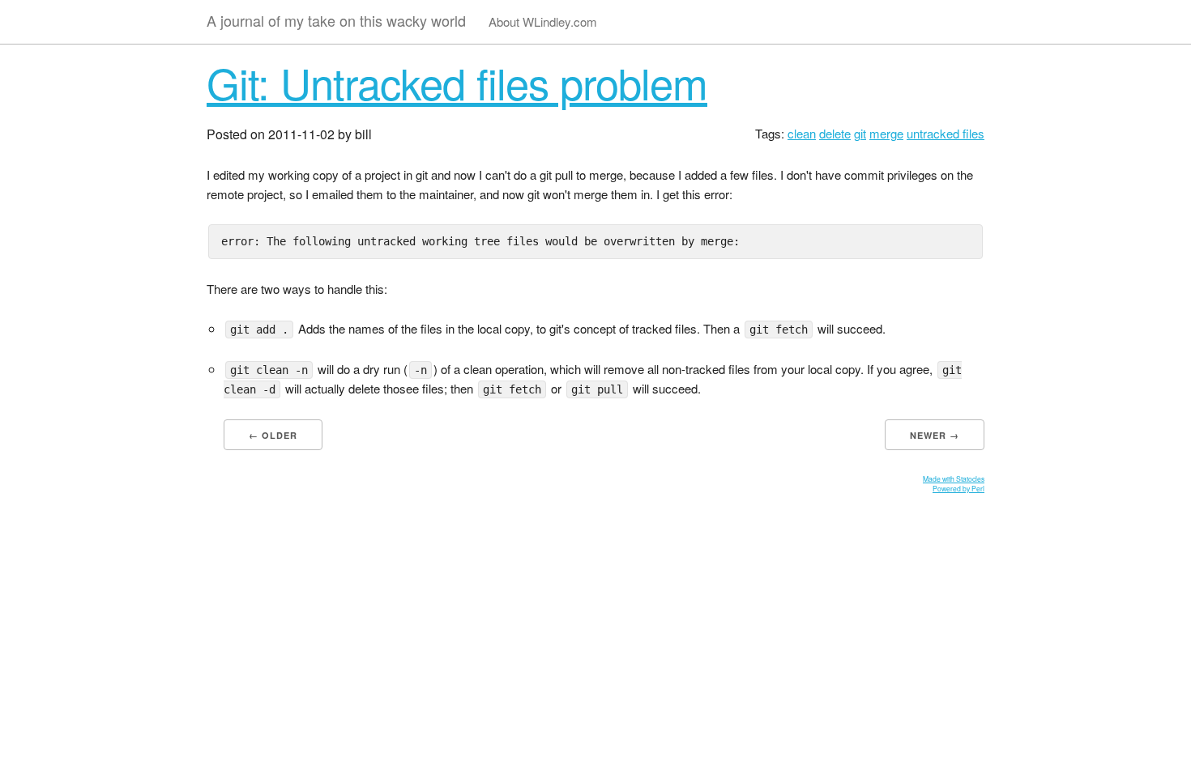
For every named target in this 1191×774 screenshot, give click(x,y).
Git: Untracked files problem (457, 82)
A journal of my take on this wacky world (336, 20)
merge (886, 133)
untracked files (945, 133)
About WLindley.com (543, 21)
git (860, 133)
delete (835, 133)
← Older (273, 435)
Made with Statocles (953, 478)
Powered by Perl (958, 488)
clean (802, 133)
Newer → (934, 435)
